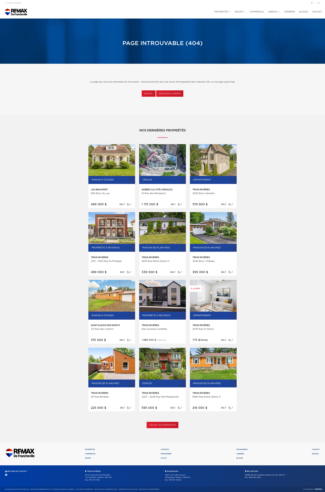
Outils (164, 458)
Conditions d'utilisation (127, 489)
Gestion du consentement (149, 489)
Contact (317, 12)
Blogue (303, 12)
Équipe (239, 12)
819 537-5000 (175, 480)
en (319, 3)
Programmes (242, 449)
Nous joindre (14, 3)
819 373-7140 (94, 480)
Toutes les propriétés (162, 425)
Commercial (257, 12)
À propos (165, 449)
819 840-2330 (255, 477)
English (315, 454)
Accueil (148, 94)
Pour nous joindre (170, 94)
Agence (272, 12)
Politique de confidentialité (105, 489)
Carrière (289, 12)
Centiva (318, 489)
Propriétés (221, 12)
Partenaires (166, 454)
